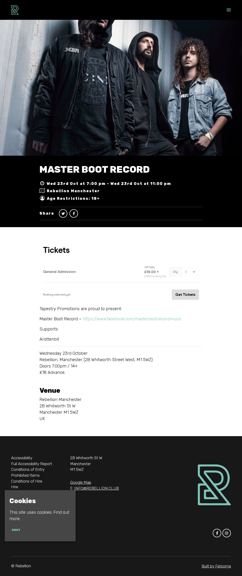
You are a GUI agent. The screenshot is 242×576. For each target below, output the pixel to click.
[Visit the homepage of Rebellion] (15, 10)
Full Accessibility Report (31, 463)
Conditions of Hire (26, 481)
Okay (16, 530)
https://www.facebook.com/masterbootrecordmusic (131, 318)
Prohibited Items (25, 475)
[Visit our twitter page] (63, 213)
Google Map (80, 482)
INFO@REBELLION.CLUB (96, 488)
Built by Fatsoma (216, 566)
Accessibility (21, 457)
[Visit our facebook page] (73, 213)
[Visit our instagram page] (226, 533)
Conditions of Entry (27, 469)
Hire (14, 486)
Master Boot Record (94, 169)
